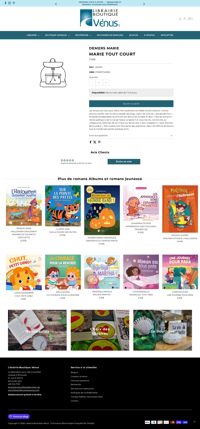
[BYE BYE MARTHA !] (102, 272)
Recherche (76, 384)
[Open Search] (180, 19)
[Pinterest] (14, 3)
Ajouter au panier (131, 103)
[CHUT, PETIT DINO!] (24, 272)
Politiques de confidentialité (84, 392)
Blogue (133, 35)
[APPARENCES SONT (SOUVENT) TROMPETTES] (141, 203)
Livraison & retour (79, 376)
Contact (74, 401)
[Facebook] (5, 3)
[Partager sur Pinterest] (99, 143)
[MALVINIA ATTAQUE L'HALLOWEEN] (180, 209)
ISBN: (92, 72)
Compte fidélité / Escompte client (87, 397)
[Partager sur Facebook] (91, 143)
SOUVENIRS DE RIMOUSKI (110, 35)
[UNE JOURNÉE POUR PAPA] (180, 272)
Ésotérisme (82, 35)
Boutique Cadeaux (56, 35)
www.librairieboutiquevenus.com (23, 390)
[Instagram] (9, 3)
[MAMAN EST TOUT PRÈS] (141, 272)
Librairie (32, 35)
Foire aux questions (98, 135)
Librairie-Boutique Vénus (37, 423)
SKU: (91, 67)
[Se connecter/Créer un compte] (185, 19)
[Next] (144, 3)
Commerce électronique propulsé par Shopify (72, 423)
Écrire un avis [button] (124, 161)
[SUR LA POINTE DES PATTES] (63, 205)
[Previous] (56, 3)
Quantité (93, 77)
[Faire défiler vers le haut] (194, 421)
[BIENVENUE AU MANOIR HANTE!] (102, 210)
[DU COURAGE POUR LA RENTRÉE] (63, 272)
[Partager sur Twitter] (95, 143)
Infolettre (167, 35)
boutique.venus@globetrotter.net (24, 387)
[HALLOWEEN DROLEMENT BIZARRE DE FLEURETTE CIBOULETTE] (24, 205)
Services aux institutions (82, 388)
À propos (149, 35)
